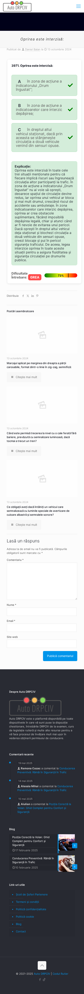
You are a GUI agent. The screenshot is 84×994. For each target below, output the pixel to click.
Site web (12, 637)
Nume (11, 604)
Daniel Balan (32, 49)
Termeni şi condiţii (27, 901)
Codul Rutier (60, 973)
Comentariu (15, 559)
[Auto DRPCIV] (17, 6)
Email (11, 620)
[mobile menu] (78, 6)
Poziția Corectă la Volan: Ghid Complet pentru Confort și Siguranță (44, 807)
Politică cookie (25, 916)
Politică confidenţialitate (31, 909)
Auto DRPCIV (42, 973)
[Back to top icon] (42, 965)
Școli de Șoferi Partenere (32, 894)
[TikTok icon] (44, 979)
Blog (18, 924)
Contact (21, 931)
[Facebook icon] (39, 979)
